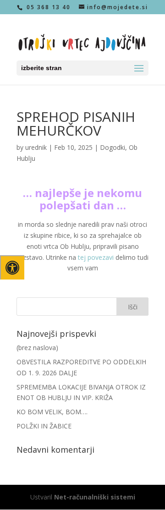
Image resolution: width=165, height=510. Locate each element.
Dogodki (112, 147)
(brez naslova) (37, 347)
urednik (36, 147)
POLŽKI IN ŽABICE (44, 426)
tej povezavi (96, 257)
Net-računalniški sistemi (94, 497)
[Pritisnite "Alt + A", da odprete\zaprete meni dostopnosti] (12, 267)
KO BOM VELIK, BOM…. (52, 411)
